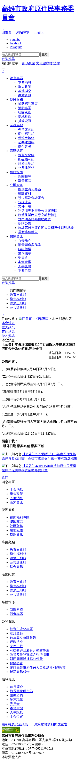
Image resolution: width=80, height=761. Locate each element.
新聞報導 (24, 176)
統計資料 (24, 193)
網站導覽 (23, 32)
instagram (16, 47)
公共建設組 (26, 142)
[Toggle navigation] (3, 68)
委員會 (23, 257)
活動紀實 (16, 150)
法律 (56, 63)
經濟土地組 (26, 138)
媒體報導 (16, 172)
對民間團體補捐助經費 (34, 219)
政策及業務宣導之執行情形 (37, 215)
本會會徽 (24, 262)
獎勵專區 (24, 108)
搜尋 (44, 54)
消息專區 (16, 78)
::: (3, 28)
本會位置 (24, 270)
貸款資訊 (24, 121)
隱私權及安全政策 (15, 724)
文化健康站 (44, 63)
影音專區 (24, 180)
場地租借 (24, 116)
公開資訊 (16, 185)
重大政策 (24, 86)
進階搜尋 (8, 59)
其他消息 (24, 91)
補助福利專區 (28, 103)
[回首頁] (25, 318)
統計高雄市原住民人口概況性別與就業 (46, 227)
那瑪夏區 (28, 63)
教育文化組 (26, 129)
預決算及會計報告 (31, 198)
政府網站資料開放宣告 (50, 724)
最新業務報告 (28, 232)
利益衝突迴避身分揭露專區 (37, 210)
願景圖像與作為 (29, 245)
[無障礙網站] (11, 732)
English (39, 32)
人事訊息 (24, 266)
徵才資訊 (24, 95)
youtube (15, 39)
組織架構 (24, 249)
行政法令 (24, 202)
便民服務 (16, 99)
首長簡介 (24, 240)
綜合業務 (24, 146)
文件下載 (24, 206)
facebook (16, 43)
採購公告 (24, 223)
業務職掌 (24, 253)
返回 (5, 477)
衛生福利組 (26, 133)
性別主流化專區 (29, 189)
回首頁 (6, 32)
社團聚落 (24, 112)
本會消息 (24, 82)
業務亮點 (16, 125)
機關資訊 (16, 236)
